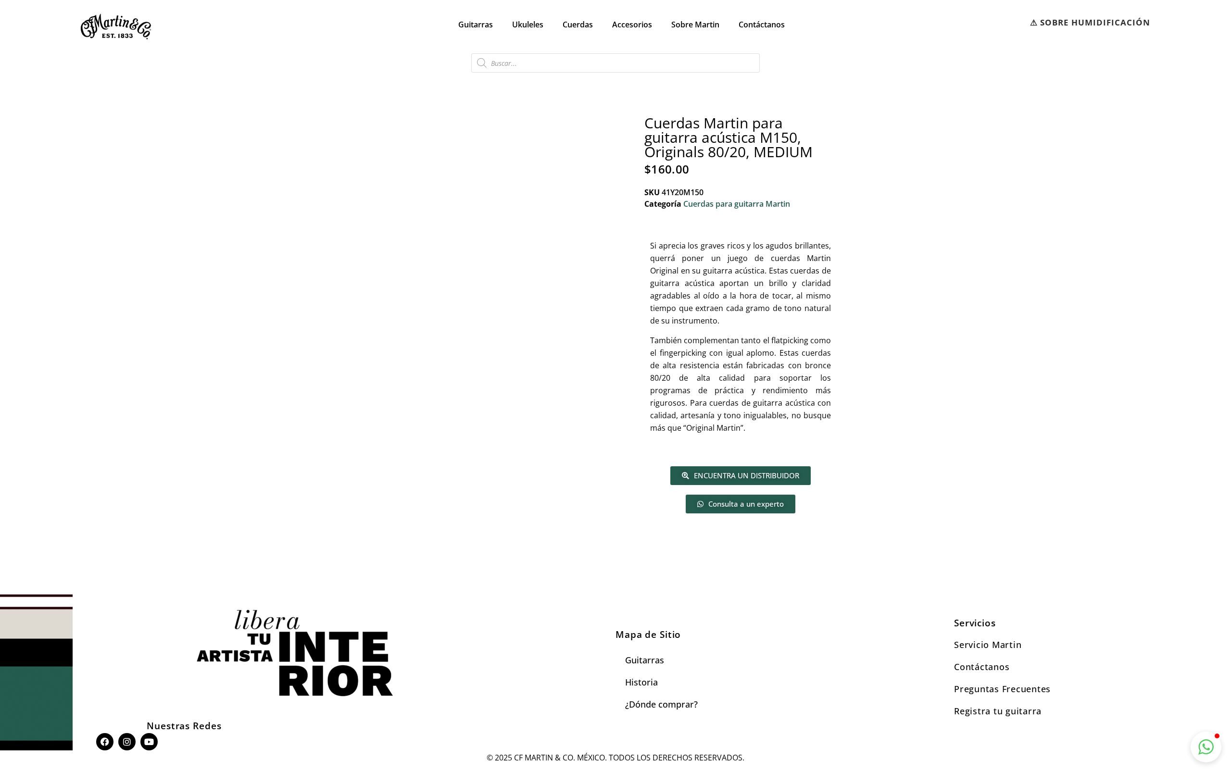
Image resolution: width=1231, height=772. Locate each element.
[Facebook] (104, 741)
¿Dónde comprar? (661, 704)
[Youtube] (149, 741)
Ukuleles (527, 24)
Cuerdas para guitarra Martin (736, 204)
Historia (641, 682)
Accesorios (632, 24)
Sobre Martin (695, 24)
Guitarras (475, 24)
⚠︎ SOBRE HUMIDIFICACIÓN (1090, 22)
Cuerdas (578, 24)
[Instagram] (127, 741)
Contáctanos (762, 24)
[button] (1206, 747)
